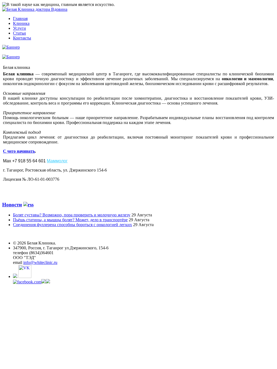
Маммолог (57, 161)
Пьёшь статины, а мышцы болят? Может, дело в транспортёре (70, 219)
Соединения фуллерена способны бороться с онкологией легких (72, 224)
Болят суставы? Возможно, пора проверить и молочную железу (71, 215)
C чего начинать (19, 151)
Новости (12, 204)
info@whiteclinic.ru (40, 262)
